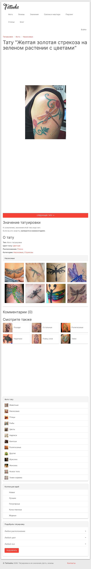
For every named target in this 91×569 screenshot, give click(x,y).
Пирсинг (69, 14)
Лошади (17, 327)
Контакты (71, 563)
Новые (12, 492)
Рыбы (11, 423)
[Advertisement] (45, 68)
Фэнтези (13, 441)
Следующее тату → (45, 215)
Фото (10, 14)
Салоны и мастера (52, 14)
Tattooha (11, 7)
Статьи (11, 22)
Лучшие (12, 498)
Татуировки (8, 37)
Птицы (12, 417)
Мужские (13, 459)
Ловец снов (48, 339)
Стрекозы (28, 252)
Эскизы (21, 14)
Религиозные (77, 327)
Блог (21, 22)
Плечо (20, 249)
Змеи (74, 339)
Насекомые (28, 37)
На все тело (14, 471)
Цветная (16, 246)
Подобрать (12, 550)
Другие (12, 453)
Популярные (14, 504)
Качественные (15, 510)
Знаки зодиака (15, 477)
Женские (13, 465)
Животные (13, 405)
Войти (83, 29)
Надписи (13, 435)
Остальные (47, 327)
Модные (12, 515)
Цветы (12, 429)
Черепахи (18, 339)
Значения (34, 14)
